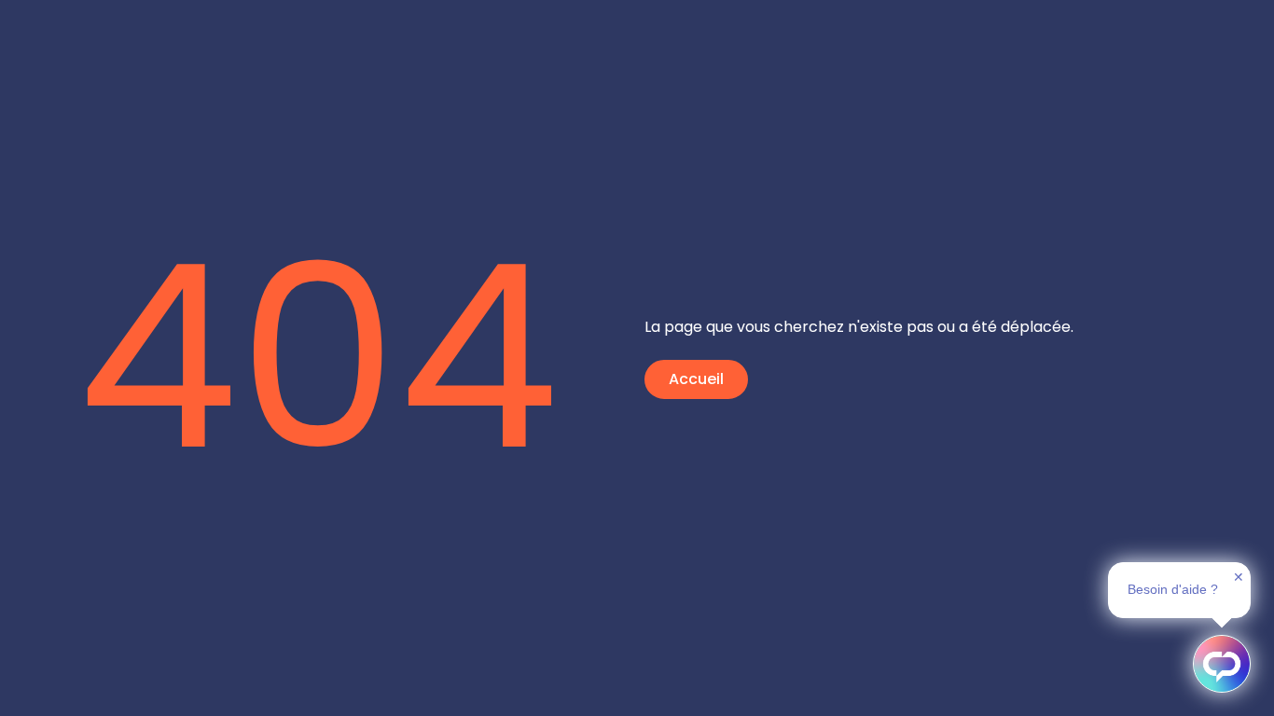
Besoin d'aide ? (1173, 589)
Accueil (696, 379)
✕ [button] (1238, 577)
